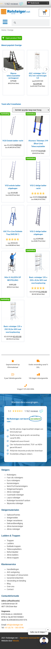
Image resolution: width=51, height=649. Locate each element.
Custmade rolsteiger (15, 495)
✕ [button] (48, 630)
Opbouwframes (13, 515)
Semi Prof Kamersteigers (17, 486)
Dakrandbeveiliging (15, 523)
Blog (9, 584)
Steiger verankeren (14, 520)
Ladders (10, 543)
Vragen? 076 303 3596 (25, 389)
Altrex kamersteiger (15, 526)
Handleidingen (13, 569)
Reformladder (12, 552)
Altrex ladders (12, 555)
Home (3, 30)
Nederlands (34, 3)
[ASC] (38, 70)
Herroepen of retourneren (17, 575)
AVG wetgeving (13, 572)
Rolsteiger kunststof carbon (18, 500)
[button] (44, 641)
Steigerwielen (12, 518)
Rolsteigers (11, 475)
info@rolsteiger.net (15, 625)
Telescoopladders (14, 549)
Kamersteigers (13, 483)
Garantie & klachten (15, 578)
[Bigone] (13, 70)
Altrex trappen (13, 558)
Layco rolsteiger (13, 498)
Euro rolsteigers (13, 480)
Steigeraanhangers (15, 489)
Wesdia (16, 641)
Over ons (10, 586)
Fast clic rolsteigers (15, 477)
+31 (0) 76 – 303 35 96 (14, 628)
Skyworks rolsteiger (15, 503)
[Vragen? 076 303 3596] (25, 385)
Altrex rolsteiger (13, 492)
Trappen (10, 540)
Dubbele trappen (14, 546)
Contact (10, 589)
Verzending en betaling (16, 581)
